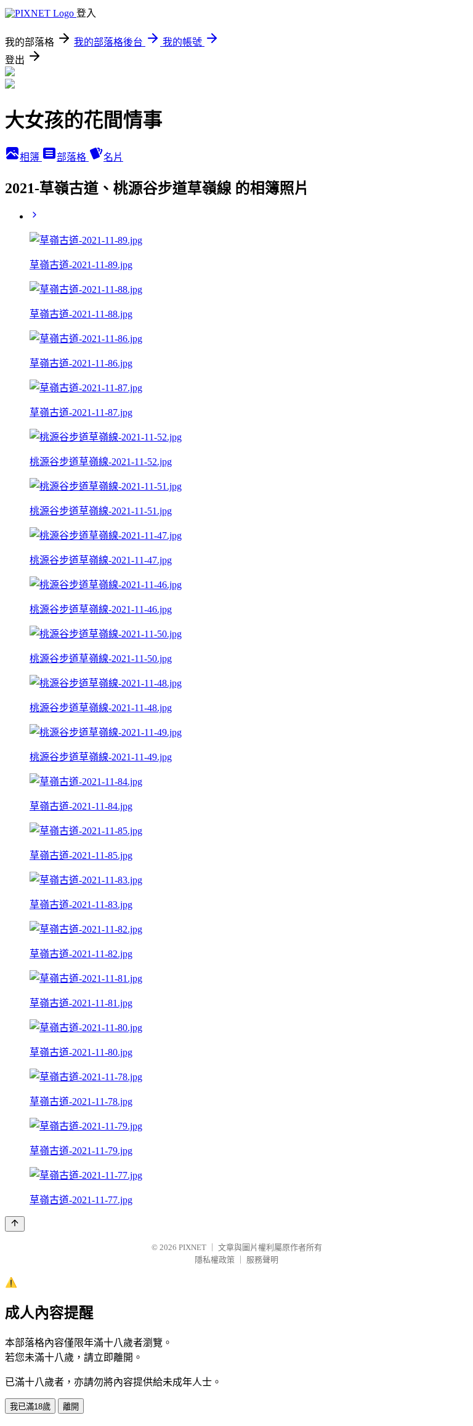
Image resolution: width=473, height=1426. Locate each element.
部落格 (73, 157)
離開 (71, 1406)
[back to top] (15, 1224)
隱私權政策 (215, 1259)
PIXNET (192, 1247)
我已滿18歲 (30, 1406)
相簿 (31, 157)
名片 (113, 157)
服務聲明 (262, 1259)
